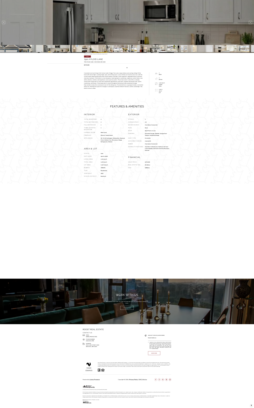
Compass (126, 362)
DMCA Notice (143, 379)
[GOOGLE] (166, 379)
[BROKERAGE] (170, 379)
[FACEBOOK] (155, 379)
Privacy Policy (155, 348)
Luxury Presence (95, 379)
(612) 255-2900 (90, 340)
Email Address (152, 337)
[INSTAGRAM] (159, 379)
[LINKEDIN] (163, 379)
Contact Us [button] (127, 307)
